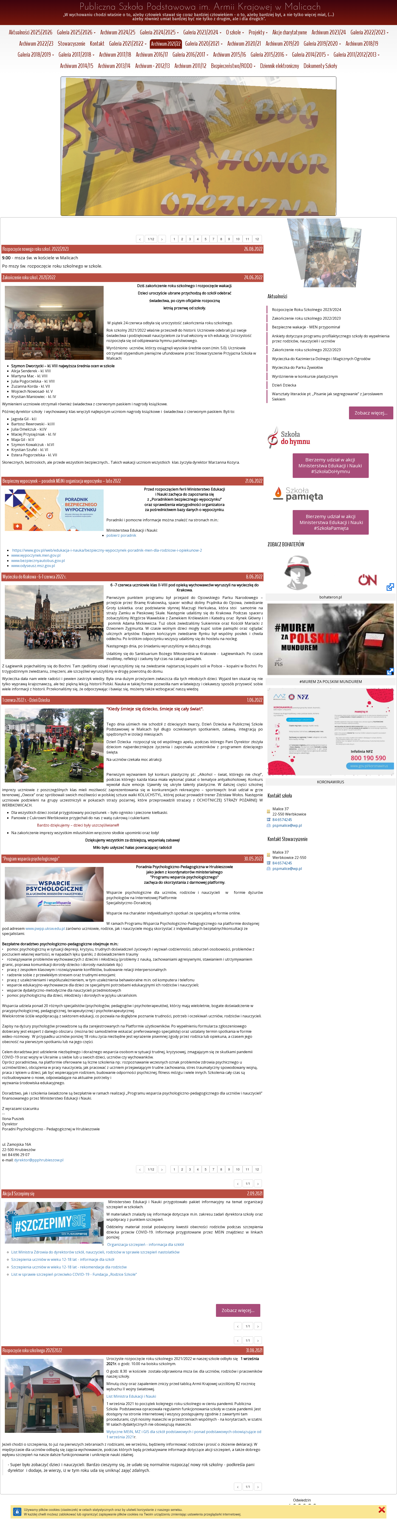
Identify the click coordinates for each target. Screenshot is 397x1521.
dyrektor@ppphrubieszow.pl (38, 1160)
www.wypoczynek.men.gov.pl (35, 555)
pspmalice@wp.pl (287, 825)
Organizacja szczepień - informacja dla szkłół (145, 1244)
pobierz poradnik (121, 535)
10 (238, 239)
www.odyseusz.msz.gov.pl (33, 565)
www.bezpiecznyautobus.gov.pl (38, 560)
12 (257, 239)
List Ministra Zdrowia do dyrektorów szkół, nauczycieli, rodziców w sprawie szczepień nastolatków (95, 1252)
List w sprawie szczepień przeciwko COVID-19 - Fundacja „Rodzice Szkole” (74, 1274)
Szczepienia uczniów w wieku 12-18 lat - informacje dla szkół (62, 1259)
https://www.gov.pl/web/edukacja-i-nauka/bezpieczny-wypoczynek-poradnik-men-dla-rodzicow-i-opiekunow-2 (107, 550)
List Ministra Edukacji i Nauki (131, 1396)
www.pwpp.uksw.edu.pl (45, 928)
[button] (76, 33)
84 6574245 (282, 819)
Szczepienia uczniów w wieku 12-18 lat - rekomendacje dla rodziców (69, 1267)
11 (247, 239)
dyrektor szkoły (29, 411)
